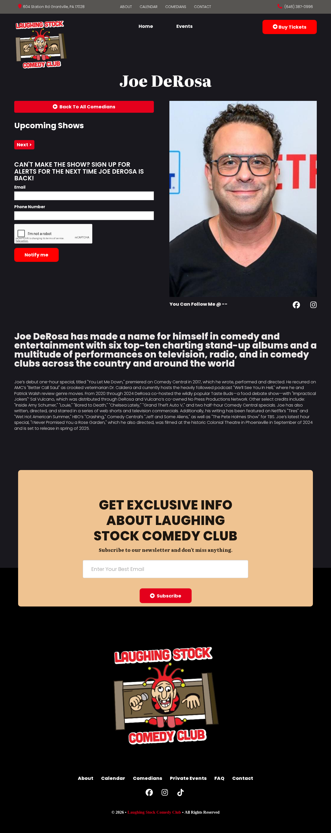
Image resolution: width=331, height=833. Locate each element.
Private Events (188, 778)
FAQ (219, 778)
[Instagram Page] (313, 306)
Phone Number (29, 206)
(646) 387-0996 (298, 6)
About (126, 6)
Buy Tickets (291, 27)
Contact (202, 6)
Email (20, 187)
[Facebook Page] (296, 306)
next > (24, 144)
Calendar (148, 6)
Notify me (36, 255)
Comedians (175, 6)
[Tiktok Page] (180, 793)
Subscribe (168, 596)
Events (184, 26)
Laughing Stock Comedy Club (154, 812)
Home (146, 26)
